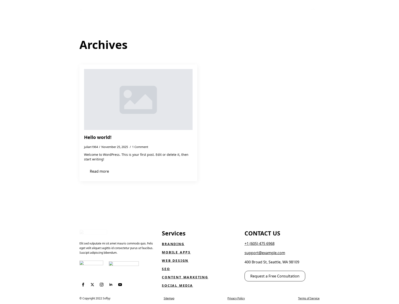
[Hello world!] (138, 99)
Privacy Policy (236, 298)
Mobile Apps (176, 252)
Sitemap (169, 298)
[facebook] (83, 284)
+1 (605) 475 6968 (260, 243)
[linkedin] (111, 284)
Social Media (177, 285)
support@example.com (265, 252)
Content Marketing (185, 277)
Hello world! (98, 137)
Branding (173, 244)
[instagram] (101, 284)
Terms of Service (309, 298)
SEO (166, 269)
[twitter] (92, 284)
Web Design (175, 260)
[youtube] (120, 284)
